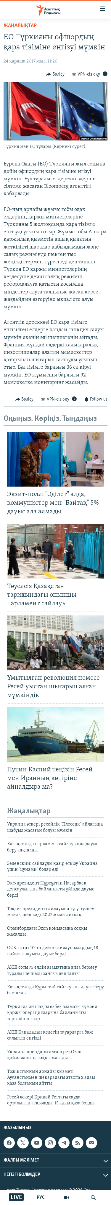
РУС (41, 1197)
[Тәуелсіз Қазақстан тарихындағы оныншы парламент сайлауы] (55, 551)
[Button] (55, 74)
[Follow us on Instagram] (50, 1142)
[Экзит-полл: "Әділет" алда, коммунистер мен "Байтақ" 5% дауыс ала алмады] (55, 459)
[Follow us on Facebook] (9, 1142)
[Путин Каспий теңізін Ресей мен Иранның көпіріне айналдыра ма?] (55, 734)
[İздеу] (93, 1197)
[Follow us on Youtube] (36, 1142)
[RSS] (77, 1142)
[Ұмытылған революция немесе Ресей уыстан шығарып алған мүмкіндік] (55, 642)
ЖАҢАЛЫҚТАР (20, 26)
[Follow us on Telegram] (64, 1142)
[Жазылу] (91, 1142)
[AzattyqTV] (66, 1197)
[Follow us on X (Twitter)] (22, 1142)
